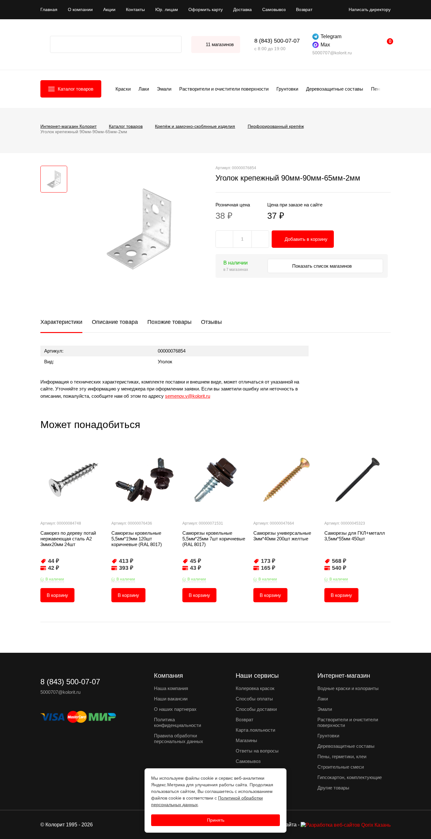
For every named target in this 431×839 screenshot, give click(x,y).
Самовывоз (274, 9)
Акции (109, 9)
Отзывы (211, 322)
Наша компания (171, 688)
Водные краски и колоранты (348, 688)
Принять (215, 820)
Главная (48, 9)
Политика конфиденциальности (177, 722)
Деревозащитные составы (334, 89)
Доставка (242, 9)
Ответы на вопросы (257, 750)
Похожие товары (169, 322)
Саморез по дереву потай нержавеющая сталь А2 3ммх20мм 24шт (68, 538)
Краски (123, 89)
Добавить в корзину (306, 239)
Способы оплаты (254, 698)
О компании (80, 9)
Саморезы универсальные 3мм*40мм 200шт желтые (282, 535)
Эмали (164, 89)
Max (325, 44)
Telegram (331, 36)
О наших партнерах (175, 709)
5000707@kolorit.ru (332, 52)
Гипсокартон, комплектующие (349, 777)
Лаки (144, 89)
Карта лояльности (255, 730)
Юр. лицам (166, 9)
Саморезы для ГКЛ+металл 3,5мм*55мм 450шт (354, 535)
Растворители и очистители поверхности (224, 89)
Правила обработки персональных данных (178, 738)
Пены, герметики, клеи (341, 756)
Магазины (246, 740)
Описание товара (115, 322)
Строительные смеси (340, 767)
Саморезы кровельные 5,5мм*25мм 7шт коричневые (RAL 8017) (213, 538)
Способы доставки (256, 709)
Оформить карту (205, 9)
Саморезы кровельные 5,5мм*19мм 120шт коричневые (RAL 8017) (136, 538)
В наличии (54, 579)
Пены (377, 89)
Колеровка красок (255, 688)
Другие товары (333, 787)
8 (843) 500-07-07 (277, 41)
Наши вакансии (170, 698)
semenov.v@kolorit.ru (187, 396)
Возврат (304, 9)
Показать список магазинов (322, 266)
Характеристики (61, 322)
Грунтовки (287, 89)
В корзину (57, 595)
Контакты (135, 9)
